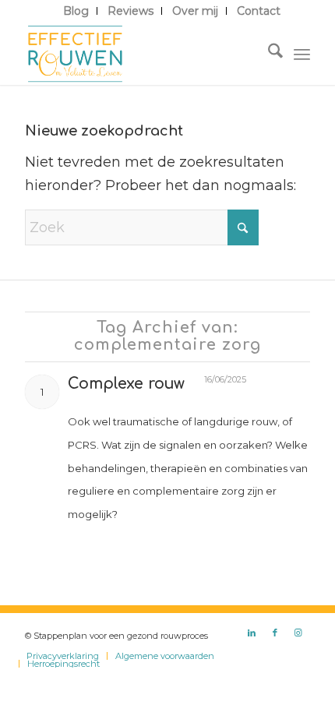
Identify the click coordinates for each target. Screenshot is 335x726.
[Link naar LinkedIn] (251, 632)
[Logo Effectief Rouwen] (138, 54)
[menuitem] (76, 11)
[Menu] (302, 53)
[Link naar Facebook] (275, 632)
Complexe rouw (126, 383)
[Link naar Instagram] (298, 632)
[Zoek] (267, 54)
